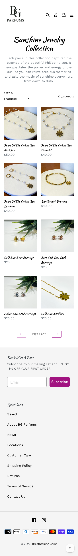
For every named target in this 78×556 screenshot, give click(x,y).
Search (12, 414)
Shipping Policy (19, 465)
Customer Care (19, 455)
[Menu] (72, 14)
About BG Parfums (22, 424)
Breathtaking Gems (44, 544)
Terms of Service (20, 486)
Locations (15, 445)
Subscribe (59, 381)
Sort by (8, 93)
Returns (13, 476)
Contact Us (16, 496)
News (11, 435)
